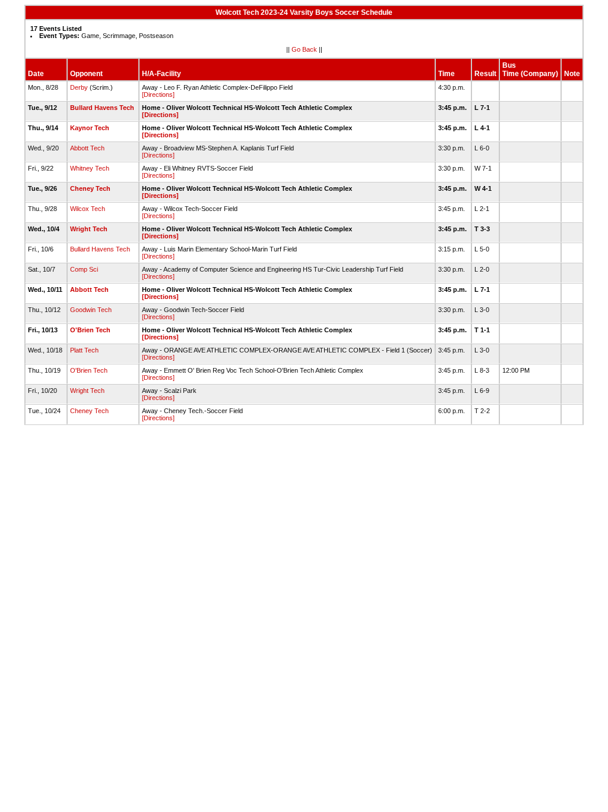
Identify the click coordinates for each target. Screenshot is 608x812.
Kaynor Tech (89, 127)
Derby (79, 87)
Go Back (304, 49)
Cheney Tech (90, 188)
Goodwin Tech (91, 309)
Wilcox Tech (87, 208)
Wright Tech (88, 228)
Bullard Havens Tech (102, 107)
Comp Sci (84, 269)
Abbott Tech (87, 148)
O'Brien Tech (90, 329)
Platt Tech (84, 350)
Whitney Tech (89, 168)
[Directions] (158, 94)
